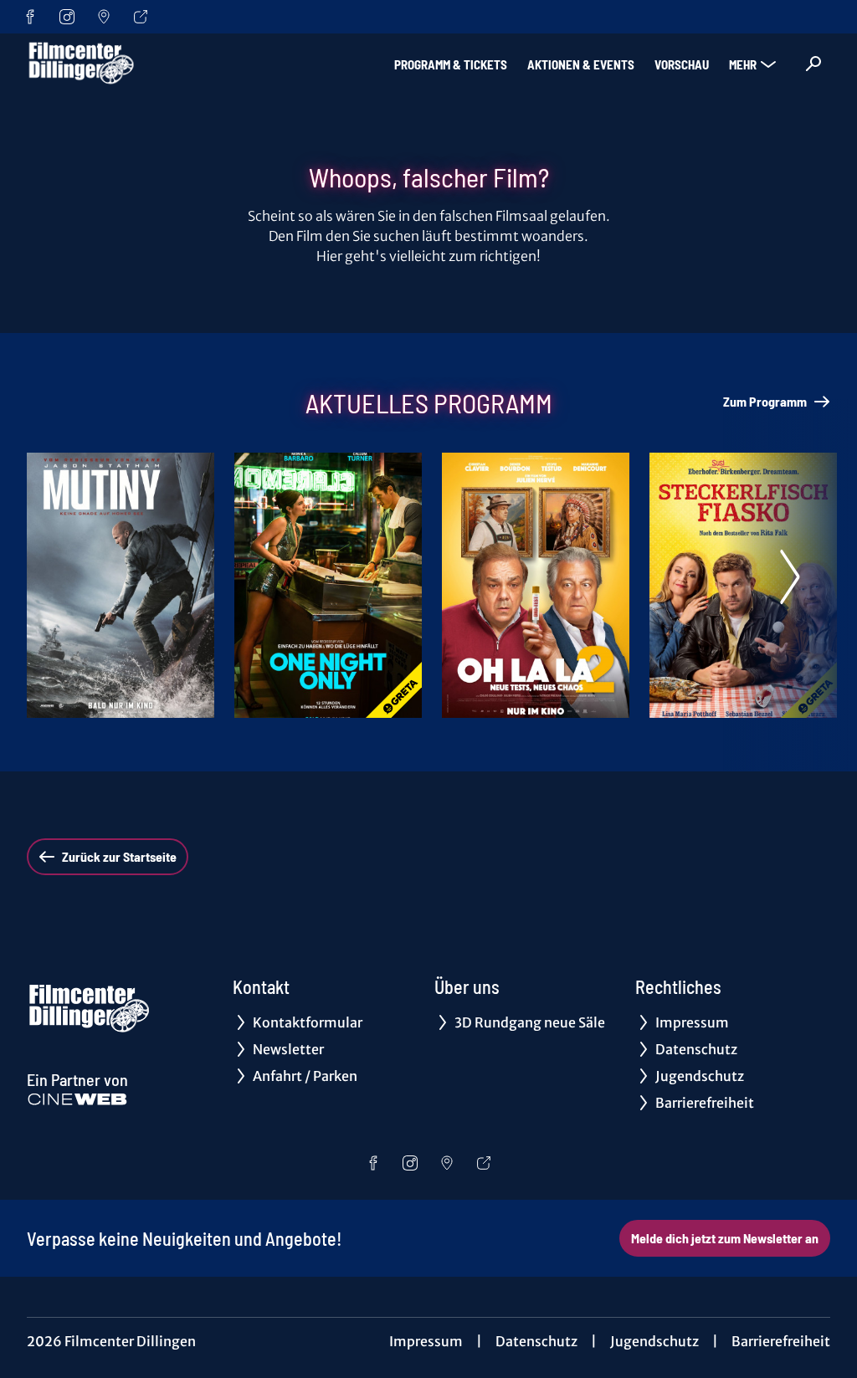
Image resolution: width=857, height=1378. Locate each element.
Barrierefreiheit (780, 1341)
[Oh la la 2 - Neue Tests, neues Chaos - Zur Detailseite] (535, 585)
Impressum (426, 1341)
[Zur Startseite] (144, 63)
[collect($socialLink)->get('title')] (30, 16)
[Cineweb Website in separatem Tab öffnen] (77, 1099)
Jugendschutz (654, 1341)
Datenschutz (536, 1341)
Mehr (743, 64)
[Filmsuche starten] (813, 63)
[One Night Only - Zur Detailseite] (328, 585)
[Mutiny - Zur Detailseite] (120, 585)
